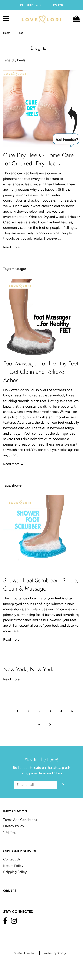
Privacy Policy (13, 826)
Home (6, 32)
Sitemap (9, 832)
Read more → (13, 247)
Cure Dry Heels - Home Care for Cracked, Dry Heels (38, 159)
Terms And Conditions (20, 820)
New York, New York (28, 669)
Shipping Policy (15, 872)
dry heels (18, 60)
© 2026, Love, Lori (24, 953)
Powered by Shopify (54, 953)
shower (17, 485)
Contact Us (11, 859)
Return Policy (13, 866)
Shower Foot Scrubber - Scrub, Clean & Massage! (40, 584)
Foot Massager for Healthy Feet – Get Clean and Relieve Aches (40, 371)
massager (19, 269)
